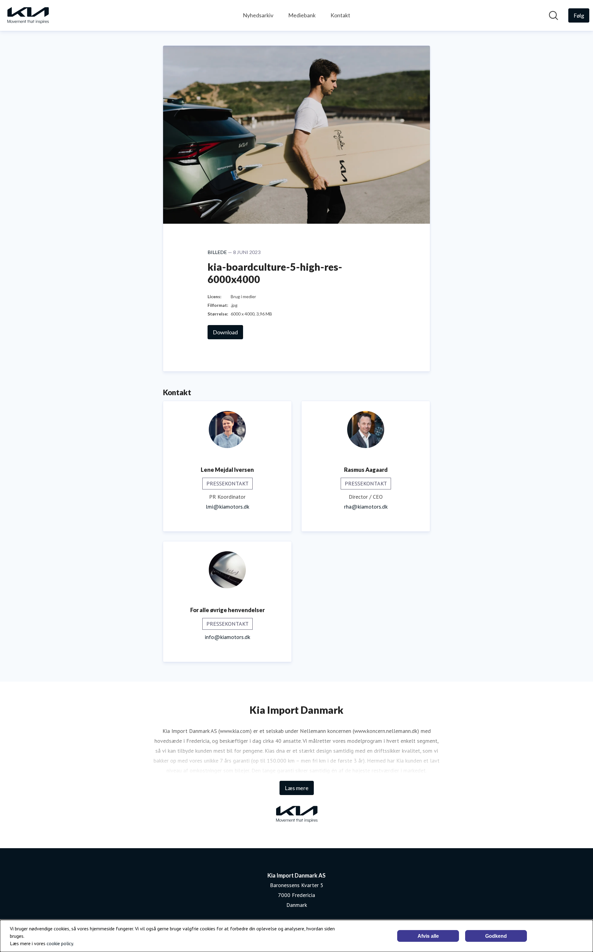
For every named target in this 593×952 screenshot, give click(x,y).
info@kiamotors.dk (227, 637)
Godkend (496, 936)
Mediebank (302, 15)
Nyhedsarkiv (258, 15)
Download (225, 332)
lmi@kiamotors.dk (227, 506)
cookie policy (60, 943)
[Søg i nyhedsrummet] (553, 15)
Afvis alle (428, 936)
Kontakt (340, 15)
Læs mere (297, 788)
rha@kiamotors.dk (366, 506)
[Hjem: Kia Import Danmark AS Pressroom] (28, 15)
